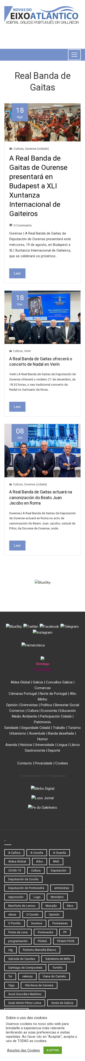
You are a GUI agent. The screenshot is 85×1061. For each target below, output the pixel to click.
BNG (56, 861)
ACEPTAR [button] (52, 1050)
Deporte (54, 750)
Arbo (39, 861)
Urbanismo (17, 733)
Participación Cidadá (56, 716)
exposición (15, 897)
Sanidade (11, 728)
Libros (75, 745)
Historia (26, 745)
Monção (51, 905)
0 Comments (23, 225)
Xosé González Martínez (25, 994)
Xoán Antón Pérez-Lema (24, 1003)
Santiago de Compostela (25, 967)
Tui (10, 976)
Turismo (74, 728)
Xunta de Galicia (62, 1003)
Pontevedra (45, 932)
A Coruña (36, 852)
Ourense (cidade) (37, 148)
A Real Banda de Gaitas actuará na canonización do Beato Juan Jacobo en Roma (40, 497)
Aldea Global (20, 682)
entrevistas (61, 888)
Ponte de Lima (18, 932)
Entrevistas (29, 705)
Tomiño (57, 967)
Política (46, 705)
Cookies (61, 763)
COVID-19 (14, 870)
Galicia (38, 682)
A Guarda (59, 852)
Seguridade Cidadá (35, 728)
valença (27, 976)
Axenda (11, 745)
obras (12, 914)
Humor (42, 739)
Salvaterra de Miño (58, 959)
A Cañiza (14, 852)
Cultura (19, 148)
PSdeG (42, 941)
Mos (70, 905)
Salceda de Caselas (21, 959)
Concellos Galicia (59, 682)
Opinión (12, 705)
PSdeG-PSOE (66, 941)
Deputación (58, 870)
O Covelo (32, 914)
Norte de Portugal (53, 693)
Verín (27, 351)
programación (18, 941)
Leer (17, 273)
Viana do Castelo (54, 976)
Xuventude (37, 733)
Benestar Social (67, 705)
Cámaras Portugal (23, 693)
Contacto (24, 763)
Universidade (44, 745)
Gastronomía (35, 750)
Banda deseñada (61, 733)
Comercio (17, 711)
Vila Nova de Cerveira (39, 985)
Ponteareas (60, 923)
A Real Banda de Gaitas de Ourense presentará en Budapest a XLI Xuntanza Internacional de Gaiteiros (38, 186)
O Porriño (14, 923)
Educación (68, 711)
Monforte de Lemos (21, 905)
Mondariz (57, 897)
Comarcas (42, 688)
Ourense (36, 923)
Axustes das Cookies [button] (23, 1050)
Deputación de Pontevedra (26, 888)
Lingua (62, 745)
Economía (49, 711)
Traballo (59, 728)
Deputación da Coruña (23, 879)
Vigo (11, 985)
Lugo (37, 897)
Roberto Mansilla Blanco (39, 950)
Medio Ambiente (24, 716)
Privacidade (43, 763)
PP (65, 932)
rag (10, 950)
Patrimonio (42, 722)
